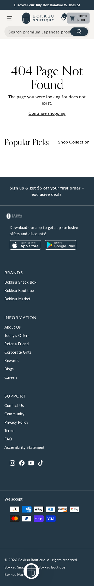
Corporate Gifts (17, 352)
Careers (10, 377)
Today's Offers (16, 335)
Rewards (11, 360)
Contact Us (14, 405)
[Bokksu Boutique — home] (38, 18)
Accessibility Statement (24, 447)
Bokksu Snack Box (20, 282)
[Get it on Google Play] (60, 248)
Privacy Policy (16, 422)
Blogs (9, 369)
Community (14, 414)
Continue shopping (47, 113)
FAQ (8, 439)
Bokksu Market (17, 299)
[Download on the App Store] (25, 248)
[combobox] (47, 31)
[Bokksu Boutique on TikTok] (40, 462)
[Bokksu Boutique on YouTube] (31, 462)
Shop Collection (74, 141)
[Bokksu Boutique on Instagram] (12, 462)
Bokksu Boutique (19, 290)
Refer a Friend (16, 344)
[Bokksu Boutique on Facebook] (22, 462)
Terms (9, 430)
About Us (12, 327)
